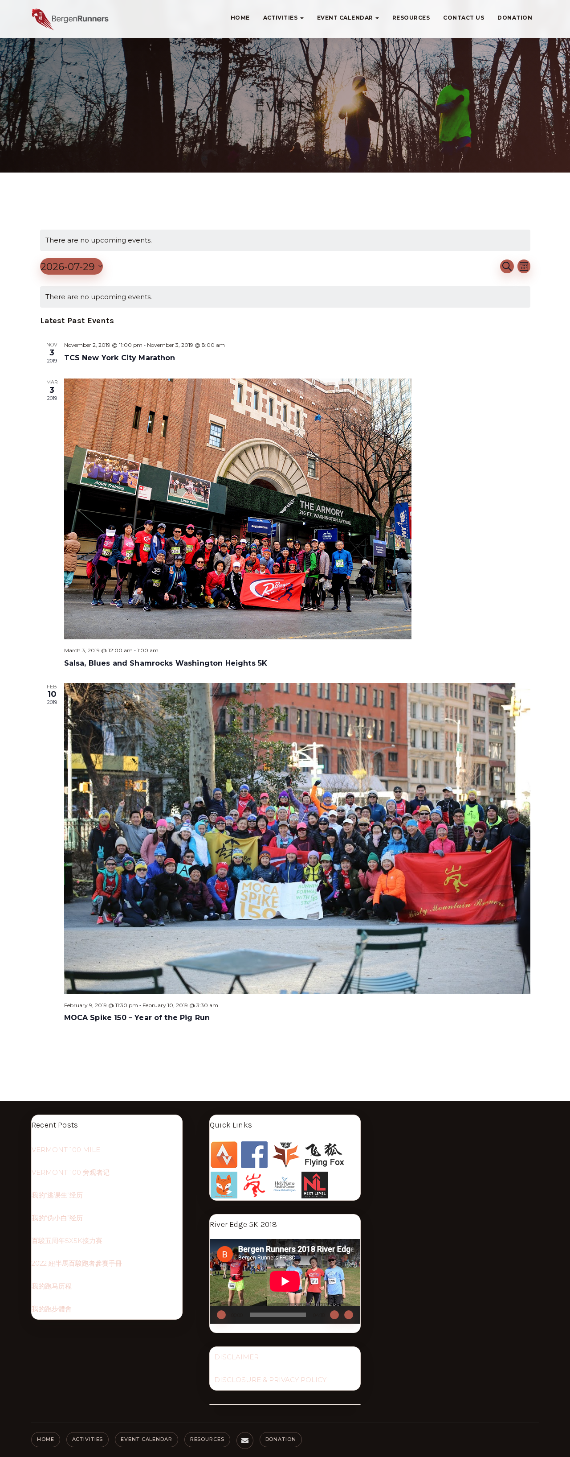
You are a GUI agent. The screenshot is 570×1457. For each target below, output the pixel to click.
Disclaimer (236, 1357)
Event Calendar (346, 17)
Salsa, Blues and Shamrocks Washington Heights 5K (166, 663)
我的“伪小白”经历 (57, 1218)
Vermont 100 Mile (66, 1149)
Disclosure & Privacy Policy (270, 1379)
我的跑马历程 (52, 1286)
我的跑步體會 (52, 1309)
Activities (281, 17)
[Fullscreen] (348, 1314)
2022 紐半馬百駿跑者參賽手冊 (77, 1263)
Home (240, 17)
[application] (285, 1281)
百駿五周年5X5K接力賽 (67, 1240)
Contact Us (463, 17)
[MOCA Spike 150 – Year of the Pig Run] (297, 838)
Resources (411, 17)
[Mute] (334, 1314)
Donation (514, 17)
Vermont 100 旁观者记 (71, 1172)
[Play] (221, 1314)
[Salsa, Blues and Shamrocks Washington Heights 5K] (297, 509)
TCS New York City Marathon (119, 358)
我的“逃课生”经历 (57, 1195)
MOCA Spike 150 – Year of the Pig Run (137, 1017)
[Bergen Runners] (70, 19)
